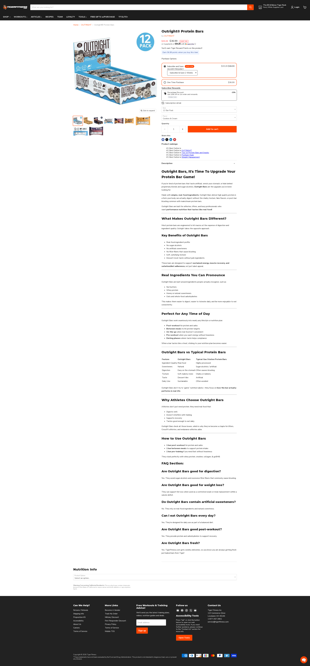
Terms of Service (80, 631)
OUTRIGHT (86, 25)
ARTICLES (36, 17)
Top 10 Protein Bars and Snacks (195, 152)
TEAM (60, 17)
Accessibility (78, 621)
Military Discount (112, 617)
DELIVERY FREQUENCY (175, 69)
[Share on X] (166, 139)
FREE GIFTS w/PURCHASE (102, 17)
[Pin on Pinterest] (174, 139)
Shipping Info (78, 613)
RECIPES (50, 17)
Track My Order (111, 613)
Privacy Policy (110, 624)
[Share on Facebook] (163, 139)
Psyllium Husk (188, 155)
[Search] (250, 7)
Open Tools (184, 637)
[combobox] (138, 7)
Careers (76, 628)
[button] (199, 44)
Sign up (142, 630)
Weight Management (191, 157)
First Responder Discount (115, 621)
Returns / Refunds (80, 610)
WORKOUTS (20, 17)
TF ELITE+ (123, 17)
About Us (77, 624)
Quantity (165, 124)
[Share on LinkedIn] (170, 139)
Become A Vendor (112, 610)
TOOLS (82, 17)
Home (75, 25)
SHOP (6, 17)
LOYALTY (70, 17)
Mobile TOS (110, 631)
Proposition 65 (79, 617)
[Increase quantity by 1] (183, 129)
